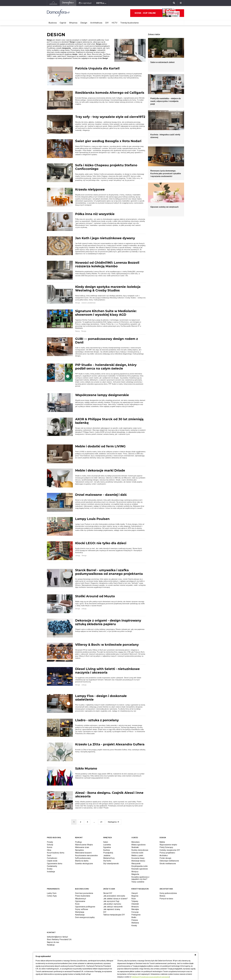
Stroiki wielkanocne (168, 863)
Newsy (77, 331)
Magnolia (135, 874)
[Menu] (180, 3)
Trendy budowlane (129, 23)
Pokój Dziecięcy (166, 847)
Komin (49, 847)
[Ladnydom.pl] (53, 3)
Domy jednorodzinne (168, 893)
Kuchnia (106, 850)
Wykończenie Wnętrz (84, 845)
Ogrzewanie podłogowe (85, 907)
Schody (50, 845)
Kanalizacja (79, 915)
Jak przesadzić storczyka (114, 896)
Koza (77, 904)
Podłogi (78, 842)
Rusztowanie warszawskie (86, 855)
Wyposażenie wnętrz (168, 845)
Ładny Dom (51, 893)
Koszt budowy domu (55, 853)
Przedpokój (108, 853)
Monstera (135, 842)
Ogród (63, 23)
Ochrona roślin (137, 853)
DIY (107, 23)
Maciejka (135, 909)
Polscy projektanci (167, 853)
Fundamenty (52, 866)
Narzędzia (79, 850)
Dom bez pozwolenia (84, 893)
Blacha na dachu (81, 861)
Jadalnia (106, 855)
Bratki (133, 917)
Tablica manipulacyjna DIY (114, 915)
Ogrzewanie (80, 901)
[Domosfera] (68, 3)
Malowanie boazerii (83, 853)
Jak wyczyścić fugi (111, 901)
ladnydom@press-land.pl (57, 937)
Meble (162, 842)
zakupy (77, 555)
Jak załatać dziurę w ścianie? (115, 898)
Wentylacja (79, 912)
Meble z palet (137, 855)
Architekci (164, 855)
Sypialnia (107, 847)
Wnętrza (73, 23)
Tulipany (134, 901)
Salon (105, 842)
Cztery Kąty (52, 896)
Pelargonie (136, 915)
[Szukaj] (174, 3)
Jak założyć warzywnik (113, 907)
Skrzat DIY (107, 893)
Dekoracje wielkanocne (169, 861)
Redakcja (51, 945)
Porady (50, 842)
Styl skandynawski (111, 863)
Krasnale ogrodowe (139, 869)
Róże (133, 898)
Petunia (134, 920)
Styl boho (107, 861)
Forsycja (134, 912)
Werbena (135, 923)
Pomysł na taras (166, 898)
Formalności (52, 858)
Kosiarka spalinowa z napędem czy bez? (140, 878)
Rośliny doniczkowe (139, 850)
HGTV (114, 23)
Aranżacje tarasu (138, 861)
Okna (49, 850)
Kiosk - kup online (145, 13)
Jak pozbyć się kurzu (112, 904)
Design (83, 23)
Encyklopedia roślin (139, 866)
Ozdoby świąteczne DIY (170, 850)
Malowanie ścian (82, 847)
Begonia (134, 896)
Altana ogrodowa (138, 845)
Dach (49, 855)
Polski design (165, 858)
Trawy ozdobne (137, 882)
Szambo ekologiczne (84, 863)
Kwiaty (134, 925)
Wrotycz (134, 871)
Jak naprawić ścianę (111, 909)
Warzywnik (136, 863)
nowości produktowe (88, 303)
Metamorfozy (109, 858)
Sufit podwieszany (83, 858)
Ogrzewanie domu (54, 863)
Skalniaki (135, 847)
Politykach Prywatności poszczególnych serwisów (150, 977)
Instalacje (51, 871)
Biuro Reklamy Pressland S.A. (59, 939)
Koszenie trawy (137, 858)
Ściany (49, 869)
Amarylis (135, 907)
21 (101, 822)
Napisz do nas (53, 942)
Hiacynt (134, 893)
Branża (162, 896)
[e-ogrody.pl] (85, 3)
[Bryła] (101, 3)
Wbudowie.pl (80, 898)
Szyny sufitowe (81, 909)
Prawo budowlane (82, 896)
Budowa (52, 23)
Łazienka (107, 845)
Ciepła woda (52, 861)
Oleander (135, 904)
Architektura (96, 23)
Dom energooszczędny (85, 917)
